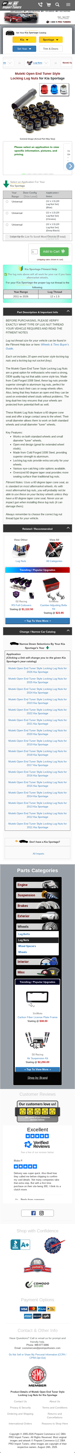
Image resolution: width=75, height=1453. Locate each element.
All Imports (38, 853)
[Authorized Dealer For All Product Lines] (54, 1245)
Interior (23, 962)
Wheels (23, 927)
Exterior (23, 916)
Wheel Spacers (27, 946)
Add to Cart (51, 251)
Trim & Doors (50, 48)
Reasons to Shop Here (55, 1423)
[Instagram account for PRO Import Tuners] (41, 1212)
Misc (21, 972)
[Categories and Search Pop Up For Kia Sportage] (57, 5)
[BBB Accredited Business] (20, 1245)
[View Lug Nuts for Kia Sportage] (21, 550)
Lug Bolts (24, 934)
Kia (22, 39)
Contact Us (20, 1401)
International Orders (20, 1423)
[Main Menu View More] (68, 4)
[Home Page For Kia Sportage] (12, 4)
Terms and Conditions (54, 1407)
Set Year (22, 48)
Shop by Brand (37, 1078)
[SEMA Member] (37, 1376)
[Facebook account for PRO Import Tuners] (33, 1212)
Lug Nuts (21, 561)
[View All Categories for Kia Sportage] (54, 550)
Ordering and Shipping (20, 1413)
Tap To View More (37, 620)
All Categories (54, 561)
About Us (55, 1401)
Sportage (49, 39)
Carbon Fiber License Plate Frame (38, 1017)
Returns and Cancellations (54, 1415)
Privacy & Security (20, 1407)
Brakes (23, 906)
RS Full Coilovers (21, 605)
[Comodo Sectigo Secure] (37, 1285)
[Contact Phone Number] (40, 5)
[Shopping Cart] (49, 5)
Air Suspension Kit (37, 1058)
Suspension (26, 895)
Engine (22, 885)
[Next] (70, 166)
